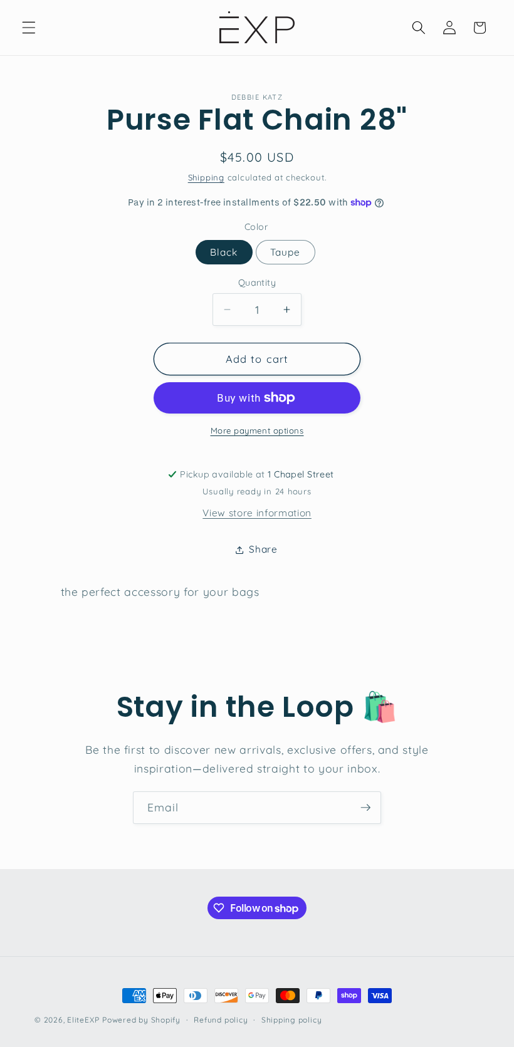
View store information (257, 513)
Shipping (206, 177)
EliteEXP (83, 1019)
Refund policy (221, 1019)
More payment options (257, 430)
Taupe (285, 252)
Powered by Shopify (141, 1019)
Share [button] (263, 549)
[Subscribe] (365, 807)
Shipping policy (291, 1019)
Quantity (257, 282)
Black (224, 252)
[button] (29, 28)
